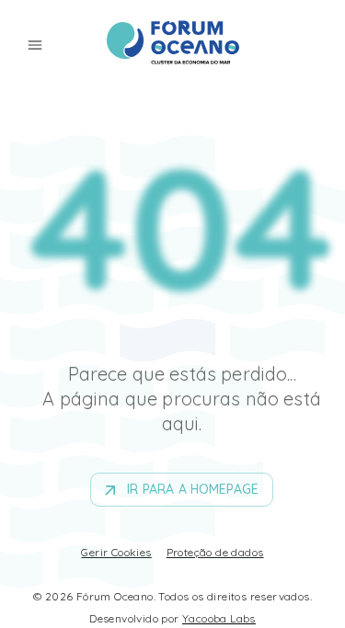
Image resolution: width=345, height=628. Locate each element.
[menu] (35, 45)
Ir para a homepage (193, 489)
